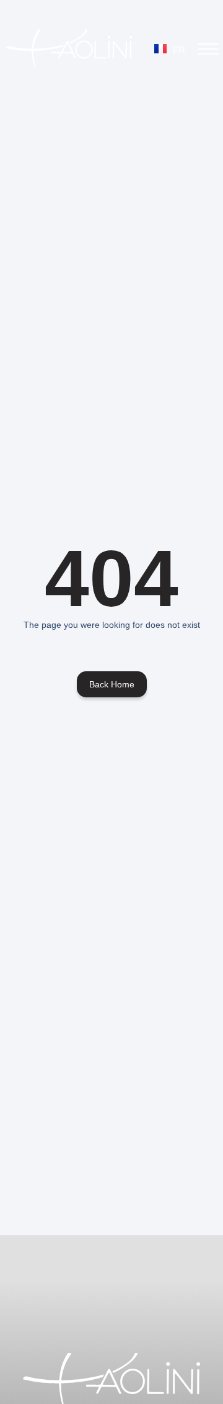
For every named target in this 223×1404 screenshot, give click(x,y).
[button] (208, 49)
